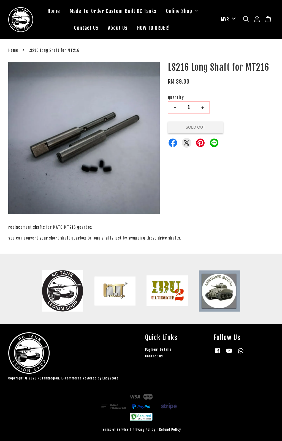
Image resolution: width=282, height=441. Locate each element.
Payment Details (158, 349)
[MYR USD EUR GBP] (227, 19)
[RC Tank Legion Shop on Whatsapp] (241, 353)
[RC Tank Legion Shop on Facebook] (217, 353)
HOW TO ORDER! (153, 28)
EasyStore (110, 378)
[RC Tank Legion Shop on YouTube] (229, 353)
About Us (118, 28)
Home (54, 11)
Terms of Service (115, 429)
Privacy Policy (144, 429)
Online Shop (179, 11)
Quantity (176, 97)
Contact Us (86, 28)
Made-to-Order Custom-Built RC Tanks (113, 11)
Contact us (154, 356)
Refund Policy (170, 429)
